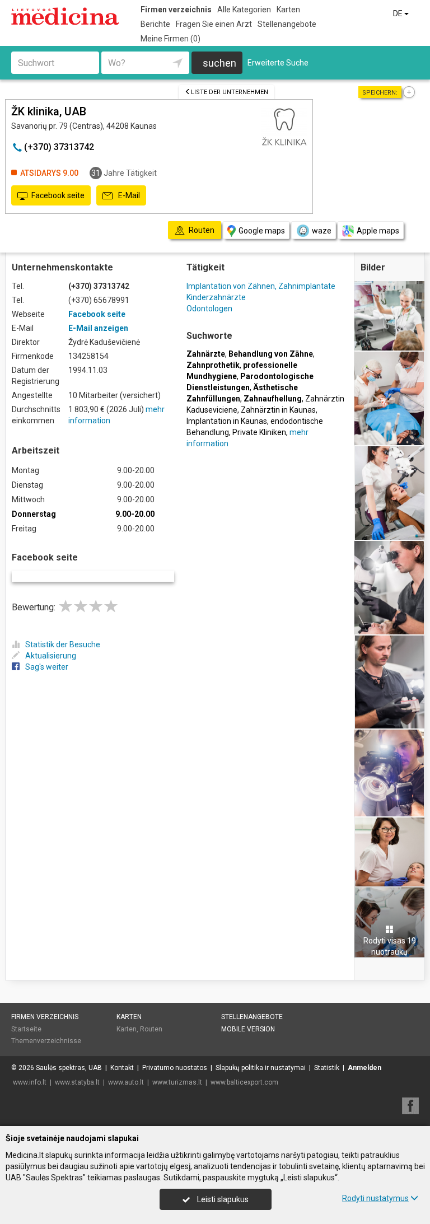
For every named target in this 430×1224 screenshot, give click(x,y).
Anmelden (364, 1068)
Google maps (262, 230)
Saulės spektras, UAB (69, 1068)
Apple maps (378, 230)
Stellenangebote (287, 24)
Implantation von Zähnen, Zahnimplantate (260, 286)
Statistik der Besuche (62, 644)
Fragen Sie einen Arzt (214, 24)
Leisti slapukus (222, 1199)
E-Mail (128, 195)
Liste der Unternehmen (229, 92)
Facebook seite (58, 195)
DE (398, 13)
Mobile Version (248, 1029)
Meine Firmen (170, 38)
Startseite (26, 1029)
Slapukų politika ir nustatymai (261, 1068)
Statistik (326, 1068)
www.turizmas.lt (177, 1082)
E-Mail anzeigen (98, 328)
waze (321, 230)
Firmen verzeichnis (176, 9)
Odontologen (209, 308)
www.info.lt (29, 1082)
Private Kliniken (259, 432)
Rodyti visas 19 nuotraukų (389, 946)
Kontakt (122, 1068)
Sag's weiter (46, 666)
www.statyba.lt (77, 1082)
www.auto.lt (126, 1082)
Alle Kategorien (244, 9)
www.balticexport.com (244, 1082)
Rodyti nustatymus (375, 1198)
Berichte (155, 24)
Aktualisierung (50, 655)
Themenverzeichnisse (46, 1041)
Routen (151, 1029)
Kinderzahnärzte (216, 297)
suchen (219, 63)
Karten (288, 9)
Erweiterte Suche (278, 62)
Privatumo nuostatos (174, 1068)
